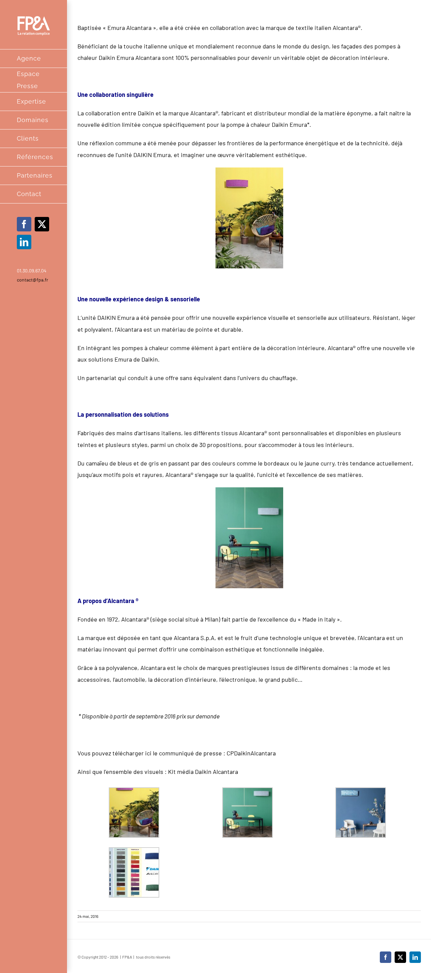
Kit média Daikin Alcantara (203, 771)
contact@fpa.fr (32, 280)
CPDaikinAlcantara (251, 753)
